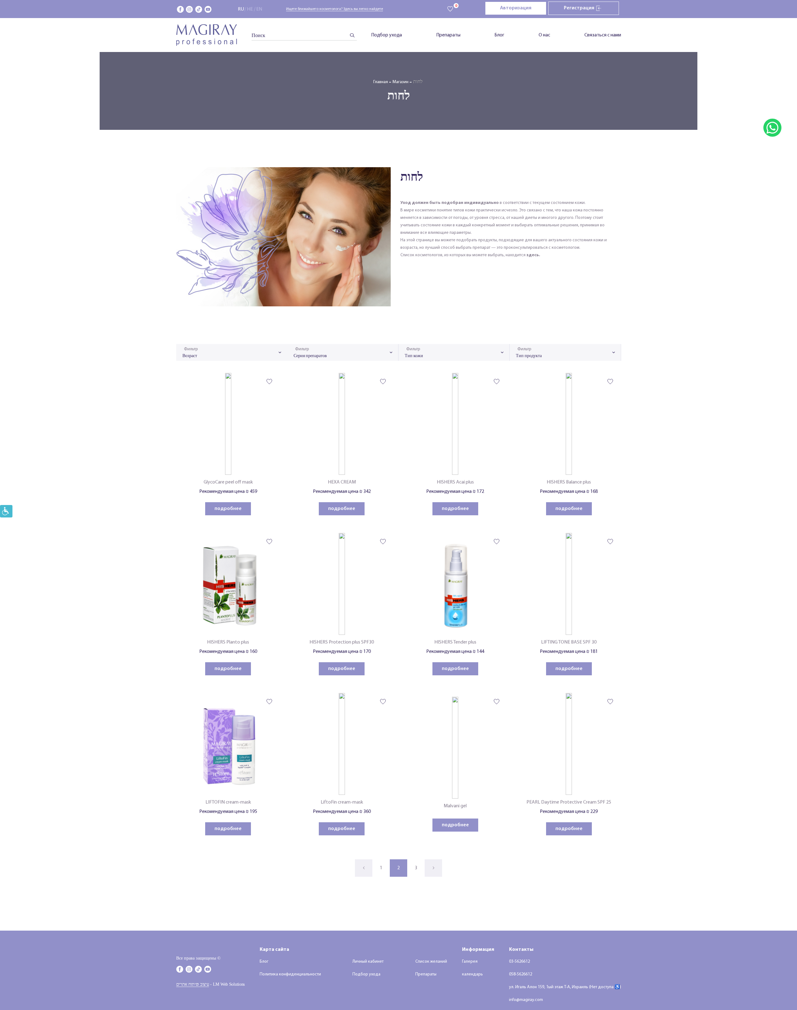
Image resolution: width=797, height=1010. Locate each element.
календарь (472, 974)
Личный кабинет (368, 961)
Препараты (448, 35)
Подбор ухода (386, 35)
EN (259, 9)
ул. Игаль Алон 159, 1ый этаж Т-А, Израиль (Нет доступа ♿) (565, 987)
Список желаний (431, 961)
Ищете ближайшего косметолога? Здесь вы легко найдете (334, 9)
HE (250, 9)
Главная (380, 82)
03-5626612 (519, 961)
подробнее (228, 508)
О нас (544, 35)
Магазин (400, 82)
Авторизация (515, 8)
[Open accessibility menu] (6, 511)
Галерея (470, 961)
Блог (499, 35)
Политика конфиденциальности (290, 974)
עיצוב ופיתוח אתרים (192, 984)
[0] (450, 9)
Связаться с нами (602, 35)
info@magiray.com (526, 1000)
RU (241, 9)
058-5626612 (520, 974)
